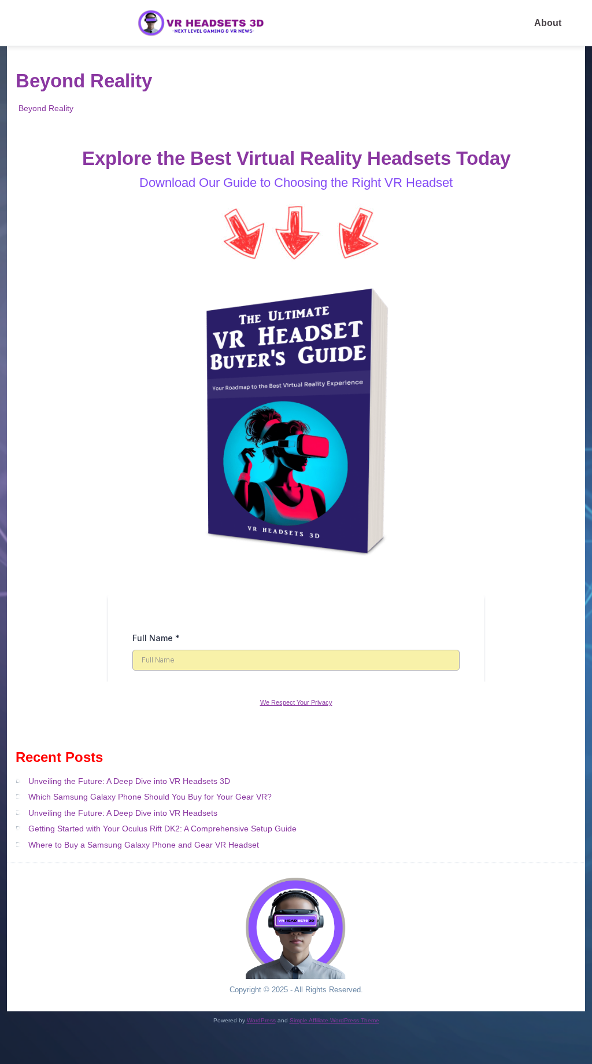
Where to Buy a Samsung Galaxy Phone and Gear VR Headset (143, 844)
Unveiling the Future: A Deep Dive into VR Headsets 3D (129, 781)
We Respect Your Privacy (296, 702)
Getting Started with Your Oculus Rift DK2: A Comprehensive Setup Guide (162, 828)
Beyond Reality (45, 108)
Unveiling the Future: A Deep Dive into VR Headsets (122, 813)
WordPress (261, 1020)
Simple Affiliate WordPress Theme (334, 1020)
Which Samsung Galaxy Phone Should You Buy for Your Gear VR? (150, 796)
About (547, 23)
